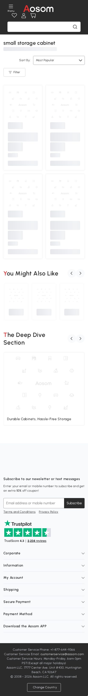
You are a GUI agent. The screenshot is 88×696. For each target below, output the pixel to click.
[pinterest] (35, 468)
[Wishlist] (14, 15)
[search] (75, 27)
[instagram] (16, 468)
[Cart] (33, 15)
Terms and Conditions (19, 512)
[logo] (38, 8)
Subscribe (74, 503)
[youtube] (25, 468)
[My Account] (23, 15)
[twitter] (44, 468)
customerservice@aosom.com (62, 654)
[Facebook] (6, 468)
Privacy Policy (48, 512)
